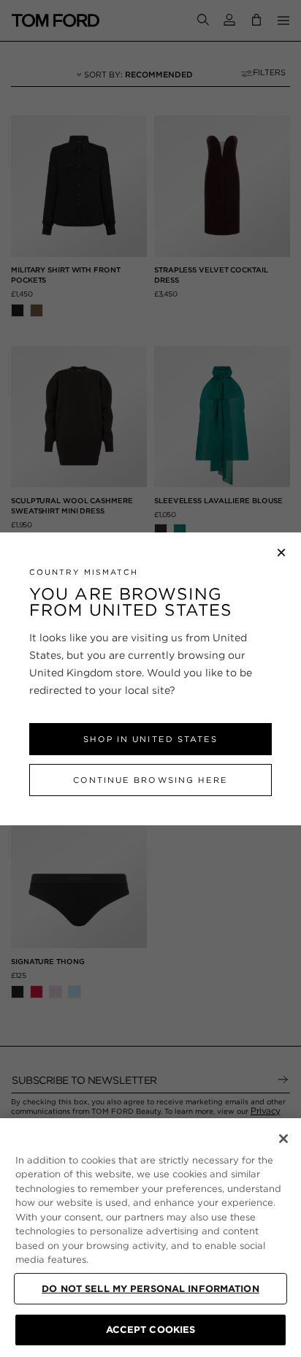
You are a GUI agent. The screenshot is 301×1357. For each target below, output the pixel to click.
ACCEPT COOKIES (151, 1329)
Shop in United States (150, 739)
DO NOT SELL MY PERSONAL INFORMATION (150, 1288)
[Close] (283, 1139)
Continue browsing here (150, 780)
